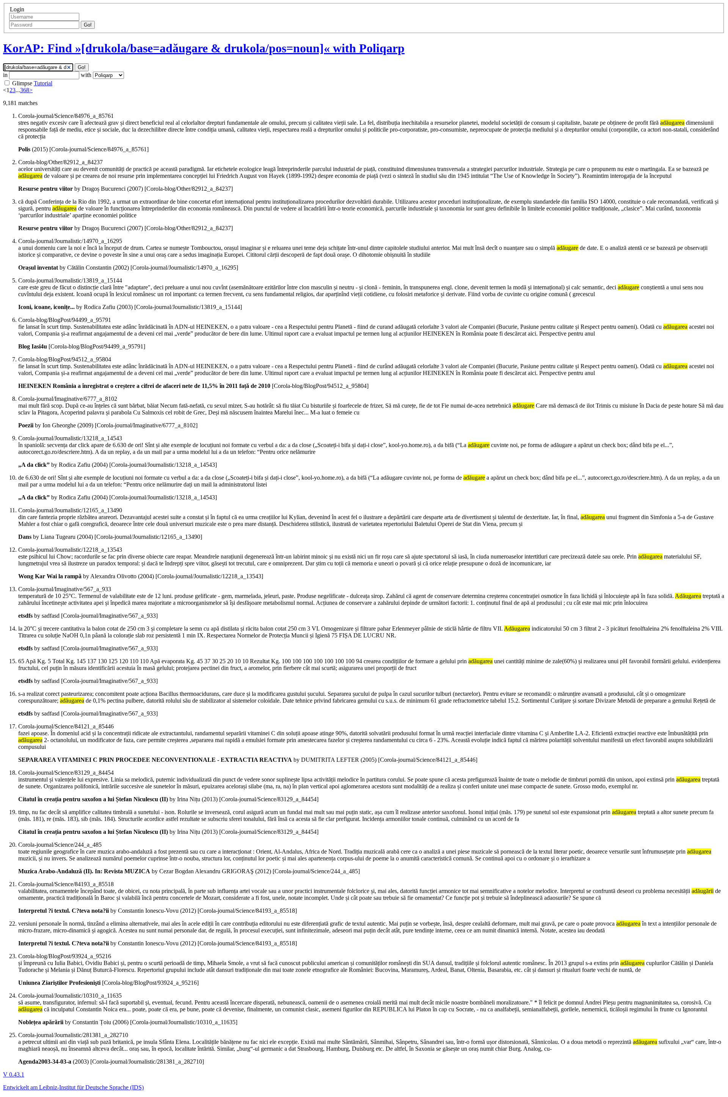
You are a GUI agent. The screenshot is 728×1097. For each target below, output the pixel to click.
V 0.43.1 (13, 1074)
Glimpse (22, 83)
